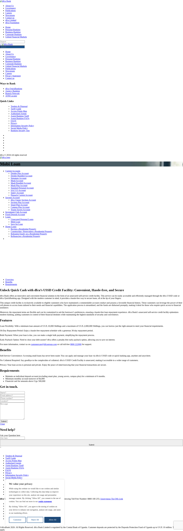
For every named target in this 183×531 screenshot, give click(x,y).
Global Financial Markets (16, 37)
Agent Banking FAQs (20, 118)
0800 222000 (75, 344)
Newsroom (10, 15)
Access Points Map (19, 111)
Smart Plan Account (19, 205)
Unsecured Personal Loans (22, 219)
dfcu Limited (10, 20)
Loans (8, 217)
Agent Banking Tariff (20, 116)
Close (2, 424)
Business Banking (13, 32)
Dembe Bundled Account (21, 176)
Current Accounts (12, 171)
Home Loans (10, 226)
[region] (34, 502)
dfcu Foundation (12, 22)
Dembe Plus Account (20, 173)
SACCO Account (18, 190)
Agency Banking (12, 91)
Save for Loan (17, 224)
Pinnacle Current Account (22, 195)
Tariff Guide (16, 109)
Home (8, 27)
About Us (9, 6)
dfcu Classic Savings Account (23, 200)
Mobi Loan (15, 222)
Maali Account (17, 181)
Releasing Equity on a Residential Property (29, 234)
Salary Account (17, 193)
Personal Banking (12, 29)
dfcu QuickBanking (13, 88)
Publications (10, 10)
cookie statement (45, 501)
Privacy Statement (13, 76)
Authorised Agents (19, 113)
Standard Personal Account (22, 188)
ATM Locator (11, 96)
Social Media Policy (19, 128)
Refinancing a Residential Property (25, 236)
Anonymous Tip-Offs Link (111, 499)
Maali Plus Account (19, 185)
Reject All (35, 520)
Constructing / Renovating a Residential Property (31, 231)
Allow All (52, 520)
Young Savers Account (20, 210)
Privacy (14, 123)
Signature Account (18, 178)
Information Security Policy (22, 126)
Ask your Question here (10, 435)
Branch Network (12, 93)
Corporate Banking (13, 34)
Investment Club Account (16, 212)
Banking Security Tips (20, 130)
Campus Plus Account (20, 207)
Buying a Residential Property (23, 229)
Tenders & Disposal (19, 106)
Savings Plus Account (20, 202)
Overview (9, 279)
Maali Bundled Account (21, 183)
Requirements (11, 284)
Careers (8, 13)
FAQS (13, 121)
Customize (17, 520)
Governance (10, 8)
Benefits (8, 282)
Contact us (9, 18)
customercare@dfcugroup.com (44, 344)
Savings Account (12, 197)
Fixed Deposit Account (15, 214)
